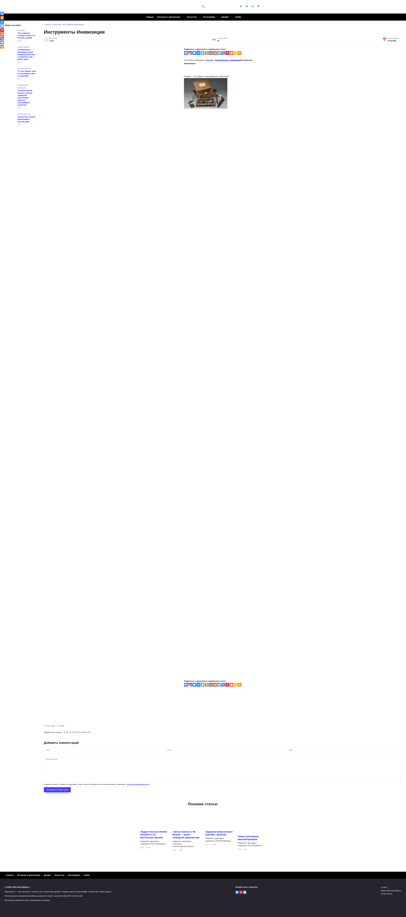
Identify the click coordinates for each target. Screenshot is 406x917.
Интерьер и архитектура (168, 17)
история (61, 726)
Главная (150, 17)
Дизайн (225, 17)
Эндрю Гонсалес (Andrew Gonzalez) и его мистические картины (153, 835)
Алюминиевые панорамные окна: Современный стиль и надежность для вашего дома (26, 54)
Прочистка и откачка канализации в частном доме (26, 119)
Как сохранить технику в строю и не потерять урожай (26, 35)
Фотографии (74, 875)
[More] (239, 53)
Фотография (209, 17)
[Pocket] (231, 53)
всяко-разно (50, 726)
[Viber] (223, 53)
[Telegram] (219, 53)
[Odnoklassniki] (206, 53)
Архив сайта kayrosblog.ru (391, 891)
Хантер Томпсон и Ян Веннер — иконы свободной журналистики (186, 835)
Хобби (238, 17)
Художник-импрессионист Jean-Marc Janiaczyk (219, 833)
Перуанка (209, 60)
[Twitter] (202, 53)
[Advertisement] (107, 709)
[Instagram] (190, 53)
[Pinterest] (227, 53)
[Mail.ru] (211, 53)
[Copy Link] (235, 53)
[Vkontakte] (198, 53)
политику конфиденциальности (137, 784)
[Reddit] (215, 53)
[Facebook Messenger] (194, 53)
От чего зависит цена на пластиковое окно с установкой (26, 73)
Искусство (192, 17)
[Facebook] (186, 53)
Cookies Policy (386, 894)
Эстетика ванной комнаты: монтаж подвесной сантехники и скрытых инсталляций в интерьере (24, 98)
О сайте (384, 887)
